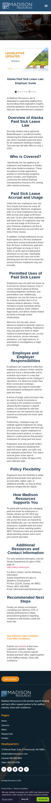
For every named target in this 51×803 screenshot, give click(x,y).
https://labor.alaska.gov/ (18, 567)
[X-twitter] (26, 769)
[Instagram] (3, 769)
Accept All (42, 799)
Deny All (24, 799)
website (22, 646)
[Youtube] (20, 769)
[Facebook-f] (9, 769)
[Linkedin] (15, 769)
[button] (46, 5)
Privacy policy (7, 799)
